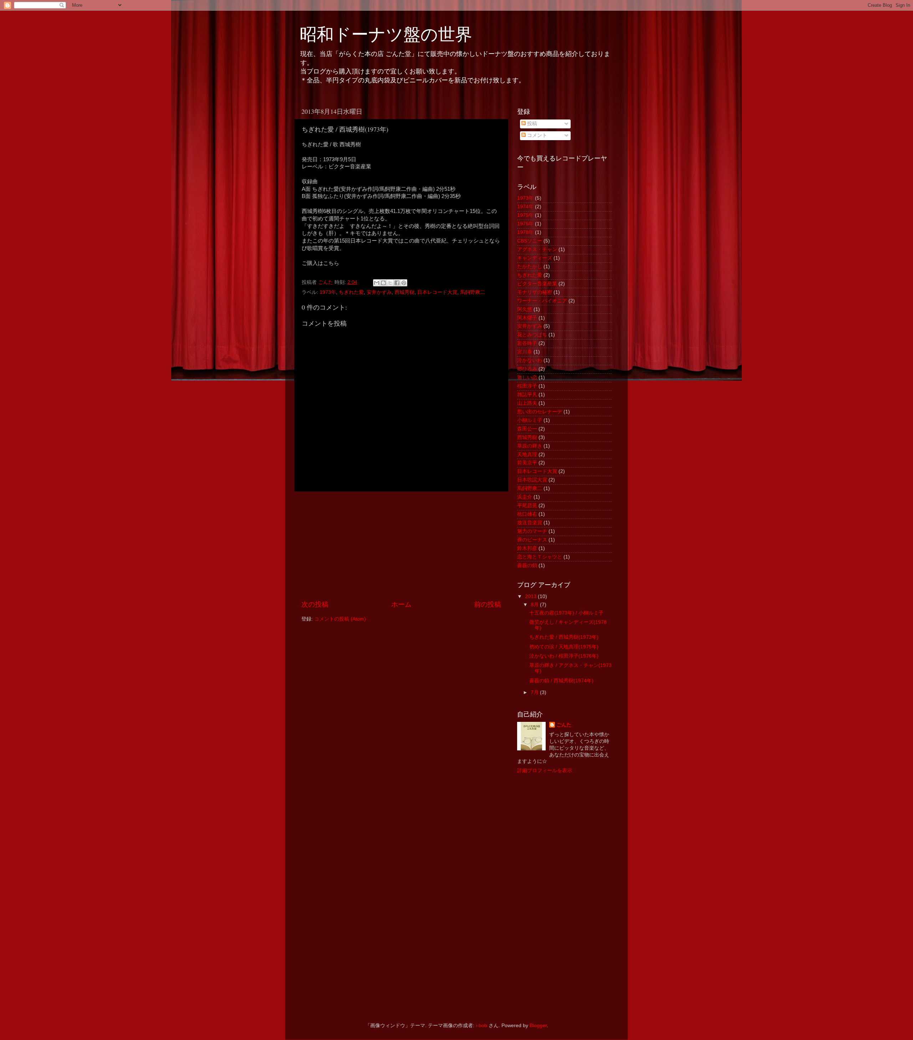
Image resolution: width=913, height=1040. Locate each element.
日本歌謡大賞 (532, 480)
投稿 (531, 123)
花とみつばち (532, 334)
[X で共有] (390, 282)
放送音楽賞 (529, 522)
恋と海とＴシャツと (539, 557)
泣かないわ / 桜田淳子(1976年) (563, 656)
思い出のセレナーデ (539, 411)
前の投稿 (487, 604)
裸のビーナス (532, 539)
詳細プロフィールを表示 (544, 770)
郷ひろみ (527, 369)
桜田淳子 (527, 386)
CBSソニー (529, 241)
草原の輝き (529, 446)
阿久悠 (524, 309)
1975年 (525, 215)
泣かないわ (529, 360)
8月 (535, 604)
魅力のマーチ (532, 531)
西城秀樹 (404, 292)
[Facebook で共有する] (397, 282)
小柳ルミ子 (529, 420)
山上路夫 (527, 403)
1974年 (525, 206)
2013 (531, 596)
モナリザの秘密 (534, 292)
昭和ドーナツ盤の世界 (386, 33)
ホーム (401, 604)
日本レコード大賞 (437, 292)
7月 (535, 692)
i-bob (481, 1025)
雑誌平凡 (527, 394)
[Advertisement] (401, 545)
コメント (536, 135)
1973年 (328, 292)
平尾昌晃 (527, 505)
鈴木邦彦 (527, 548)
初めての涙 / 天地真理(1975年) (563, 646)
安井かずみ (379, 292)
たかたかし (529, 266)
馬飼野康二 (472, 292)
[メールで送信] (376, 282)
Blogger (538, 1025)
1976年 (525, 223)
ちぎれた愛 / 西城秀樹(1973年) (563, 637)
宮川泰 (524, 352)
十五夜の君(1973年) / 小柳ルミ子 (566, 613)
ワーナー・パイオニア (542, 301)
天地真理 (527, 454)
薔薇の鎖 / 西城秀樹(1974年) (561, 680)
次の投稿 (314, 604)
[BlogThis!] (383, 282)
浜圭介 (524, 497)
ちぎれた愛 (351, 292)
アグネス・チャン (537, 249)
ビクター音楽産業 (537, 283)
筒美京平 (527, 462)
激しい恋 (527, 377)
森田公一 (527, 429)
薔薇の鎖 (527, 565)
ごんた (563, 725)
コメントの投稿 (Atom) (340, 619)
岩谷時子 (527, 343)
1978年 (525, 232)
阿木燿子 (527, 318)
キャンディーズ (534, 258)
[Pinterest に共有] (403, 282)
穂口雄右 (527, 514)
